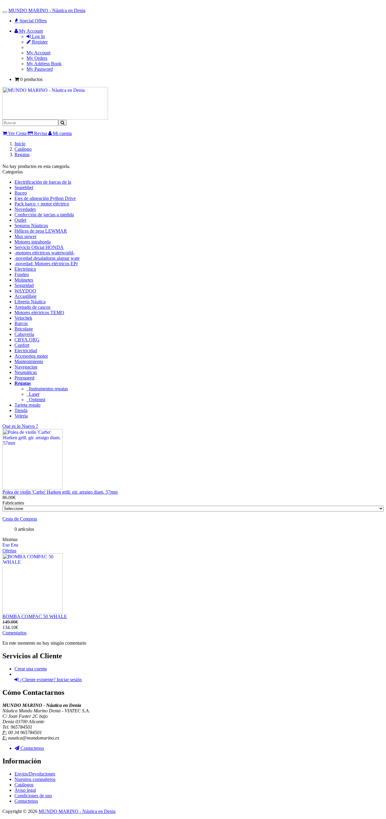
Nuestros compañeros (34, 779)
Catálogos (23, 784)
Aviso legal (25, 790)
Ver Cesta (17, 133)
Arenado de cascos (32, 307)
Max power (25, 236)
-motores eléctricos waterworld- (44, 252)
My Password (40, 69)
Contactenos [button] (31, 748)
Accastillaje (25, 296)
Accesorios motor (31, 356)
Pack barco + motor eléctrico (41, 203)
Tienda (20, 410)
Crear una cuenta (30, 668)
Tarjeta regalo (27, 405)
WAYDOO (25, 290)
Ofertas (9, 550)
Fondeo (21, 274)
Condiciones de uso (33, 795)
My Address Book (44, 63)
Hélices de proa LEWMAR (40, 231)
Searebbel (23, 187)
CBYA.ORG (27, 339)
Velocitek (23, 318)
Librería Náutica (30, 301)
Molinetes (23, 279)
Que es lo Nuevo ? (20, 426)
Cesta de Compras (19, 518)
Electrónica (25, 269)
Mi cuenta (62, 133)
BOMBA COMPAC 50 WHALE (34, 616)
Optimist (36, 399)
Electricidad (25, 350)
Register (39, 41)
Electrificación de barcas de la (42, 182)
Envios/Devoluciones (34, 773)
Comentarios (14, 632)
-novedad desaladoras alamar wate (47, 258)
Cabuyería (24, 334)
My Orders (37, 58)
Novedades (25, 209)
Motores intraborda (32, 241)
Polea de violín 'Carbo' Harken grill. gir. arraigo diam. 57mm (60, 492)
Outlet (20, 220)
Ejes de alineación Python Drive (45, 198)
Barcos (21, 323)
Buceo (20, 192)
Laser (33, 394)
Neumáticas (25, 372)
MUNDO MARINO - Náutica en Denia (46, 10)
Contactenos (26, 801)
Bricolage (23, 328)
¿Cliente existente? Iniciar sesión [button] (50, 679)
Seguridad (24, 285)
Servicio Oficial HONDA (39, 247)
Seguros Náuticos (31, 225)
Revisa (40, 133)
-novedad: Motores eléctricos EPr (46, 263)
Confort (21, 345)
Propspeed (24, 377)
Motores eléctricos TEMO (39, 312)
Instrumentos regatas (47, 388)
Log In (38, 36)
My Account (38, 52)
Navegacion (25, 366)
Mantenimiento (28, 361)
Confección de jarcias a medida (44, 214)
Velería (21, 415)
